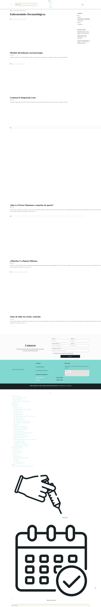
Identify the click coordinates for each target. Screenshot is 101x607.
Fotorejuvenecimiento (20, 441)
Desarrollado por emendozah (64, 385)
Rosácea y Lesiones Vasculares (22, 444)
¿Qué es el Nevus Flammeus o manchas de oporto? (31, 205)
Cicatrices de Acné (18, 451)
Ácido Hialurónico (19, 414)
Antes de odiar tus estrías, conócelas (25, 317)
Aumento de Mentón (19, 419)
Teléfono (72, 343)
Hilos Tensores (18, 407)
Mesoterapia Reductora (20, 434)
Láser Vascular (17, 456)
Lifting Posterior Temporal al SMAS (23, 409)
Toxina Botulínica (19, 411)
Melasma (17, 461)
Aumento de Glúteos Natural (21, 427)
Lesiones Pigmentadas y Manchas (21, 457)
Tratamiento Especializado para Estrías (23, 432)
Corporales (16, 424)
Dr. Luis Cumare (17, 399)
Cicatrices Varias (17, 452)
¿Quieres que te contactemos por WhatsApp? (63, 353)
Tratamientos (16, 404)
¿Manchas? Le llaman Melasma (23, 261)
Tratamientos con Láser (19, 437)
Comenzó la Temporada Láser (23, 97)
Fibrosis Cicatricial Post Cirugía (22, 436)
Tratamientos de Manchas (20, 442)
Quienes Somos (16, 396)
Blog (78, 15)
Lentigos (17, 459)
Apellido (72, 338)
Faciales (16, 406)
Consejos (79, 17)
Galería (15, 402)
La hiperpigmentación (20, 462)
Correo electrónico (55, 343)
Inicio (11, 10)
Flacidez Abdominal (19, 431)
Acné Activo (17, 449)
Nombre (53, 338)
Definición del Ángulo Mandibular (22, 421)
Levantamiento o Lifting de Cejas (22, 422)
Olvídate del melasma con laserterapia (26, 53)
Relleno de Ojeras (19, 417)
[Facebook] (48, 367)
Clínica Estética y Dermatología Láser (22, 401)
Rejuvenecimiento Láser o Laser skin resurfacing (25, 439)
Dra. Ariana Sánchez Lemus (20, 397)
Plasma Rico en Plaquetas (20, 429)
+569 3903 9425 (40, 367)
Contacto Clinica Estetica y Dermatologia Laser (23, 466)
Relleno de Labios (19, 412)
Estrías (15, 454)
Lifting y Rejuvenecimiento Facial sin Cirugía (25, 416)
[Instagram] (52, 367)
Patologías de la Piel (17, 447)
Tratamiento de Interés (56, 348)
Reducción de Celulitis (20, 426)
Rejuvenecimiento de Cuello (21, 446)
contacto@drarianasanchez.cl (42, 370)
